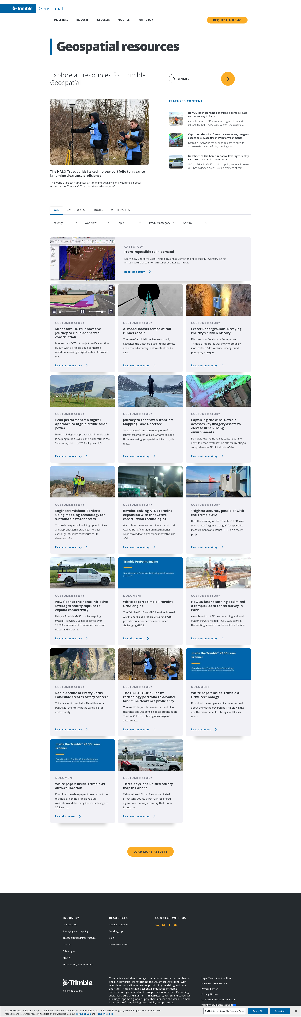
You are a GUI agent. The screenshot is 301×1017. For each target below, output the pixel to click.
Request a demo (227, 20)
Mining (66, 957)
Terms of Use (83, 1013)
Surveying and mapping (76, 931)
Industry (58, 223)
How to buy (145, 19)
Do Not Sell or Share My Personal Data (224, 1011)
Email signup (116, 931)
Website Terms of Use (214, 983)
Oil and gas (69, 951)
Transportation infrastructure (79, 937)
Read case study (134, 271)
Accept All (280, 1011)
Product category (159, 223)
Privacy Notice (209, 994)
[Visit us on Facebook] (169, 925)
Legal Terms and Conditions (217, 978)
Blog (111, 937)
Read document (133, 638)
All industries (70, 924)
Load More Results (150, 851)
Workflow (90, 223)
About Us (124, 19)
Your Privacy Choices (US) (215, 1004)
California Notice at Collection (218, 999)
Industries (61, 19)
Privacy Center (209, 988)
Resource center (118, 944)
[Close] (296, 1011)
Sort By (187, 223)
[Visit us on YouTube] (175, 925)
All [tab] (56, 210)
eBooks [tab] (98, 210)
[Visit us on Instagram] (163, 925)
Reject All (258, 1011)
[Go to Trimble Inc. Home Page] (78, 982)
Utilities (67, 944)
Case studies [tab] (76, 210)
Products (82, 19)
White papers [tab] (120, 210)
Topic (120, 223)
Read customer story (68, 365)
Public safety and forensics (78, 964)
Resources (103, 19)
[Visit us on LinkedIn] (157, 925)
